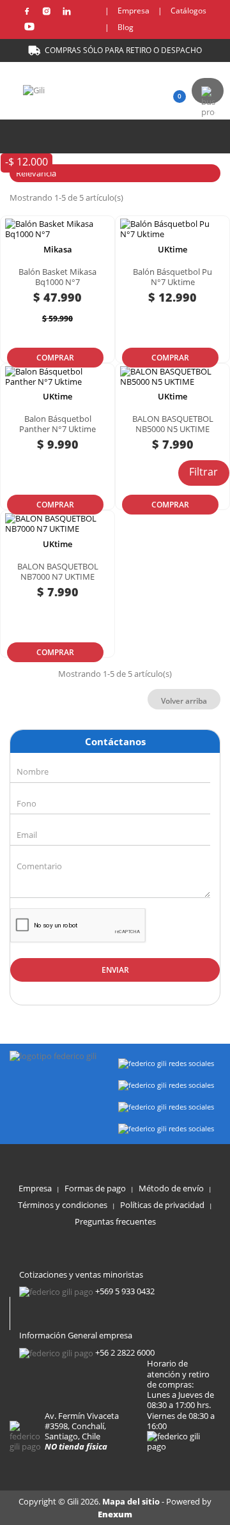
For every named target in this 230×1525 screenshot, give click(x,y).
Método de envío (171, 1188)
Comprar (55, 357)
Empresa (134, 10)
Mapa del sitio (132, 1501)
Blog (126, 27)
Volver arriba (184, 700)
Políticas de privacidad (162, 1205)
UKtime (172, 249)
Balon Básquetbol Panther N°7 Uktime (57, 424)
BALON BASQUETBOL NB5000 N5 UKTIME (172, 424)
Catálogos (188, 10)
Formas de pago (95, 1188)
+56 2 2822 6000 (125, 1352)
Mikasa (57, 249)
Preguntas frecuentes (115, 1221)
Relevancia (113, 173)
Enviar (115, 969)
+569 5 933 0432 (125, 1291)
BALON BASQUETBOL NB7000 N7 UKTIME (57, 571)
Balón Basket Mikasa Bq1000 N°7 (57, 277)
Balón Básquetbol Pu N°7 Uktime (172, 277)
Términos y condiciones (62, 1205)
